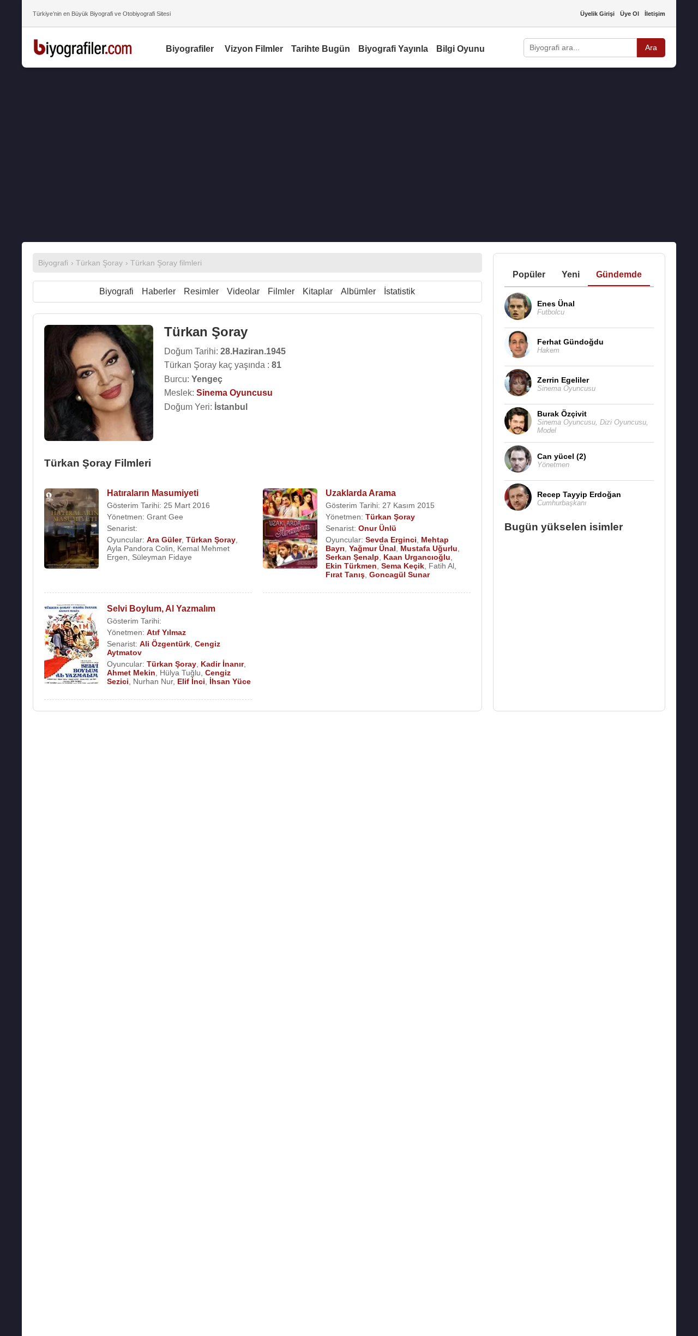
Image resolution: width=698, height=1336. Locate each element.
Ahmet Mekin (131, 672)
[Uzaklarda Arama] (290, 529)
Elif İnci (191, 681)
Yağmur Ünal (372, 548)
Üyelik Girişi (597, 13)
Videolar (243, 291)
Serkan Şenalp (352, 557)
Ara (651, 47)
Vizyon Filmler (254, 48)
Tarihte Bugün (320, 48)
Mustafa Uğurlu (429, 548)
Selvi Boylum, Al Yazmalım (161, 608)
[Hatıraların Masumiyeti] (71, 529)
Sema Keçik (402, 565)
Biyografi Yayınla (393, 48)
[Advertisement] (349, 154)
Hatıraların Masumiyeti (152, 493)
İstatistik (399, 291)
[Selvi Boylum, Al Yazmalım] (71, 645)
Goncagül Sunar (399, 574)
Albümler (358, 291)
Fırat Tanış (345, 574)
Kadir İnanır (222, 664)
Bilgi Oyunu (460, 48)
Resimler (201, 291)
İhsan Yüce (230, 681)
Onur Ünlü (377, 528)
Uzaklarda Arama (361, 493)
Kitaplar (318, 291)
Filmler (281, 291)
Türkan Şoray (211, 539)
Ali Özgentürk (165, 643)
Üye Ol (629, 13)
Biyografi (116, 291)
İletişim (655, 13)
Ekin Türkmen (351, 565)
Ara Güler (164, 539)
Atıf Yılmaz (166, 632)
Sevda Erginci (391, 539)
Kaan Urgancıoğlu (416, 557)
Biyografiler (190, 48)
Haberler (159, 291)
